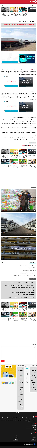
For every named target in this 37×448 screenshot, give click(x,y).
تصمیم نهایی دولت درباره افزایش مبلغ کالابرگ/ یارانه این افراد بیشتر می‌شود (33, 388)
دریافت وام (10, 62)
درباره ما (34, 427)
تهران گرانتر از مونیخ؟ (31, 289)
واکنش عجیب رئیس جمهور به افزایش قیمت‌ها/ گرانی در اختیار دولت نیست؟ (24, 210)
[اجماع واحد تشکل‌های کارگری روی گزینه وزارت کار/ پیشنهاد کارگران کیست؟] (18, 248)
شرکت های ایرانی (33, 433)
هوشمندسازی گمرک (32, 142)
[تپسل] (1, 52)
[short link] (24, 145)
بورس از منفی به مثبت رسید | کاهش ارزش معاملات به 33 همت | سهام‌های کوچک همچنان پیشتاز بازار (19, 285)
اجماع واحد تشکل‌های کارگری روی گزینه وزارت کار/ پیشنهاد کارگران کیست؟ (25, 258)
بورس (17, 433)
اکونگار (32, 69)
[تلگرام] (16, 413)
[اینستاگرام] (18, 413)
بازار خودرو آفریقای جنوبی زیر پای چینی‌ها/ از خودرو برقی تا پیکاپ (25, 294)
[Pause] (19, 62)
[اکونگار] (21, 2)
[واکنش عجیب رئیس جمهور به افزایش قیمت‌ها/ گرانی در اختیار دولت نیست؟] (18, 200)
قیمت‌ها (16, 439)
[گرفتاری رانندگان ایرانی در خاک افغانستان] (18, 224)
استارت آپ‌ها (34, 439)
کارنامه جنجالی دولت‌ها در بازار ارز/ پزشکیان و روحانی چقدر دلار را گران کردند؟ (23, 287)
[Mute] (21, 62)
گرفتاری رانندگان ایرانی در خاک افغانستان (29, 234)
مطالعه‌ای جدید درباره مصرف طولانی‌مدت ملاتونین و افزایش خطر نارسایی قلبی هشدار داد (21, 297)
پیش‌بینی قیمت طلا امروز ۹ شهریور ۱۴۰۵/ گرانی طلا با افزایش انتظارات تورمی (23, 292)
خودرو (35, 435)
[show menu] (3, 1)
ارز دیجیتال (16, 437)
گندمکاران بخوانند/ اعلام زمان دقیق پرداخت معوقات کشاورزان (20, 379)
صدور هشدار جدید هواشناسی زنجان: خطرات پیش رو (26, 295)
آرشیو (35, 429)
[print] (22, 145)
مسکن (17, 435)
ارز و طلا (34, 437)
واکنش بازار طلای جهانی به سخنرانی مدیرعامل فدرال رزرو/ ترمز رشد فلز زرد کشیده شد (33, 379)
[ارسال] (23, 145)
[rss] (20, 413)
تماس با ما (34, 425)
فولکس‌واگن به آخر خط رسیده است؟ (29, 290)
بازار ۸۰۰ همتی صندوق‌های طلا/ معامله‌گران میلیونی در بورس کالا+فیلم (20, 405)
